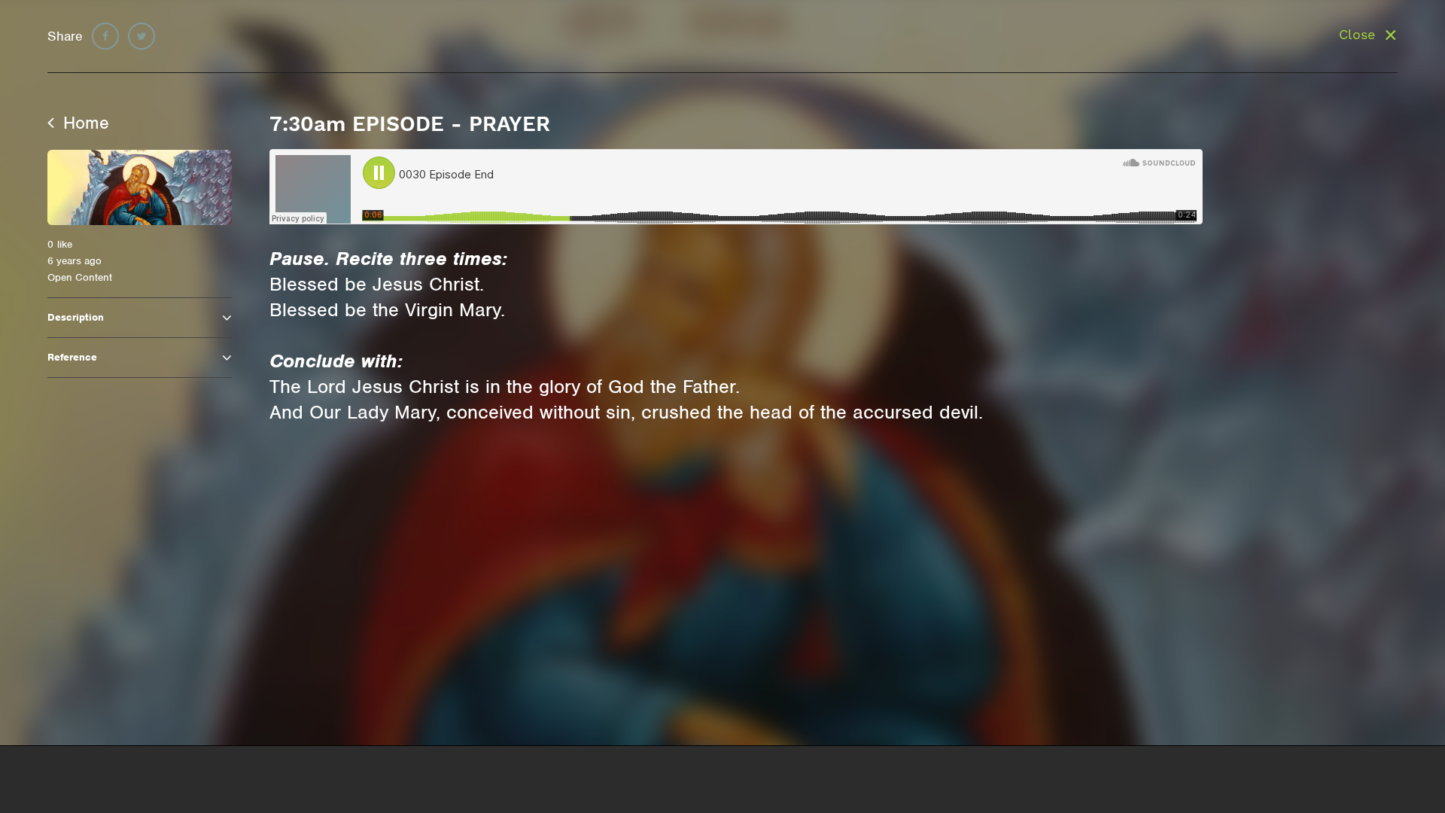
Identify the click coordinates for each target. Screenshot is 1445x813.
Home (83, 122)
